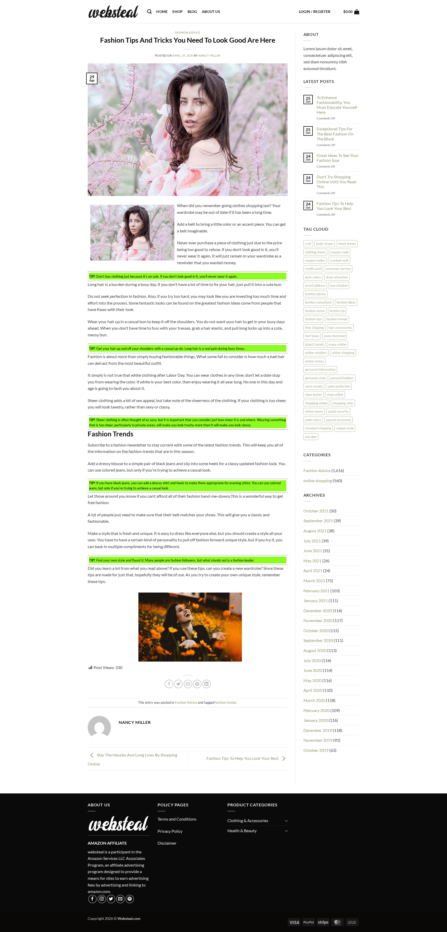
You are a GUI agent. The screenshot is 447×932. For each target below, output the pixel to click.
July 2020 (312, 660)
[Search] (149, 11)
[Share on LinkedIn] (206, 684)
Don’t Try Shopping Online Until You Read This (336, 181)
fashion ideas (346, 302)
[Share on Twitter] (178, 684)
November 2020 (317, 620)
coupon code (339, 252)
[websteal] (113, 11)
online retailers (316, 353)
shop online (335, 394)
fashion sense (315, 311)
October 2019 (316, 750)
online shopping (343, 353)
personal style (315, 378)
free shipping (314, 327)
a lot (308, 243)
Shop (177, 11)
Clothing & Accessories (247, 820)
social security (338, 411)
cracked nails (339, 260)
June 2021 (312, 550)
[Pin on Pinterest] (197, 684)
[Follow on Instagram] (102, 899)
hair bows (312, 336)
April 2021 (312, 570)
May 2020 (312, 680)
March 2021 (314, 580)
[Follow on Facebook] (92, 899)
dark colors (313, 277)
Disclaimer (167, 842)
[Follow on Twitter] (111, 899)
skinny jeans (314, 411)
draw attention (337, 277)
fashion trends (225, 702)
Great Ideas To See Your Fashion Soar (338, 158)
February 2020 (316, 710)
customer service (338, 269)
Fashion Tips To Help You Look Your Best (242, 758)
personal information (320, 369)
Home (162, 11)
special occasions (338, 420)
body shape (324, 243)
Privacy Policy (170, 831)
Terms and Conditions (177, 818)
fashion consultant (318, 302)
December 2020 (317, 610)
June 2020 (312, 670)
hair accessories (340, 327)
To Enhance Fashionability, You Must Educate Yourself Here (337, 105)
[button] (315, 11)
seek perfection (338, 386)
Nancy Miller (209, 55)
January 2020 (315, 720)
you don (311, 437)
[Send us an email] (120, 899)
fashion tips (313, 319)
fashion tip (337, 311)
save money (314, 386)
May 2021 (312, 560)
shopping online (316, 403)
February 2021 (316, 590)
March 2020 (314, 700)
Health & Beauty (242, 830)
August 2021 (314, 530)
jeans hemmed (334, 336)
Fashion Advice (187, 32)
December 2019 (317, 730)
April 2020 (312, 690)
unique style (345, 428)
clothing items (315, 252)
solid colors (313, 420)
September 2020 (318, 640)
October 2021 (316, 510)
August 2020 (314, 650)
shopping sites (342, 403)
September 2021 (318, 520)
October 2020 (316, 630)
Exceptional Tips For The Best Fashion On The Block (335, 133)
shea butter (313, 394)
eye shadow (339, 285)
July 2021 (312, 540)
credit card (313, 269)
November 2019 (317, 740)
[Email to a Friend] (188, 684)
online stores (314, 361)
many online (337, 344)
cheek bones (347, 243)
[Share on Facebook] (169, 684)
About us (211, 11)
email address (315, 285)
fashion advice (315, 294)
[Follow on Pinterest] (129, 899)
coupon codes (315, 260)
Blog (192, 11)
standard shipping (318, 428)
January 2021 (315, 600)
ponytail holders (342, 378)
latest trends (314, 344)
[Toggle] (286, 820)
